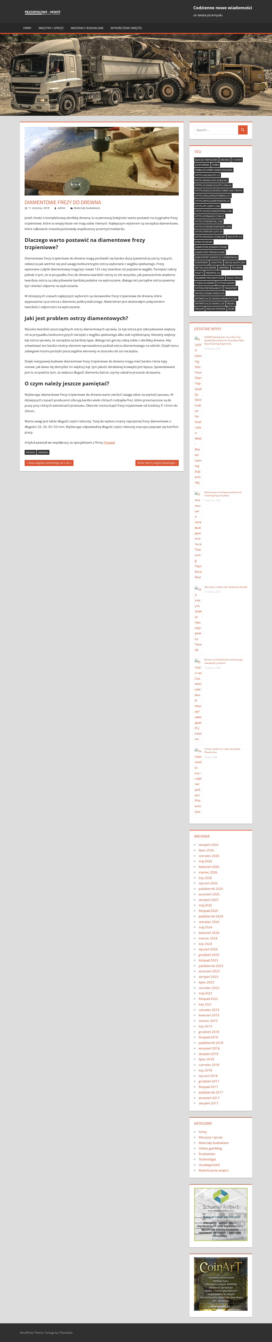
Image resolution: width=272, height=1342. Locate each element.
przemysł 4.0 (213, 272)
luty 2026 (205, 878)
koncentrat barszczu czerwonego (216, 257)
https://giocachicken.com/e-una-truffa (218, 190)
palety (199, 272)
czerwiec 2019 (209, 1010)
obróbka (43, 452)
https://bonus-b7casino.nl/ (211, 180)
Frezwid (109, 442)
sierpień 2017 (208, 1103)
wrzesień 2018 (209, 1048)
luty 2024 (205, 944)
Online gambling (210, 1148)
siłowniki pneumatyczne (209, 277)
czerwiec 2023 (209, 988)
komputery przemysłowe (210, 252)
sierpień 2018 (208, 1054)
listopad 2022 (208, 999)
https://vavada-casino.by (210, 236)
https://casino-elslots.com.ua (213, 185)
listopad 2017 (208, 1087)
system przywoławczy (208, 288)
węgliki (199, 308)
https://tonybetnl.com (209, 221)
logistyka (216, 262)
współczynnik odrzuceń (209, 293)
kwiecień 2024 (209, 933)
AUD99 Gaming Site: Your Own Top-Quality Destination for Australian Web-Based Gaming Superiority (224, 340)
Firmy (27, 28)
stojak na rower (205, 283)
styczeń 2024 (208, 949)
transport (230, 288)
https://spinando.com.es (209, 216)
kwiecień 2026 (209, 867)
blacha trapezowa (206, 159)
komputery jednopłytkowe (211, 247)
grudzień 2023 (209, 955)
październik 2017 (211, 1092)
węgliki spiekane (216, 308)
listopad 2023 (208, 960)
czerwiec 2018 (209, 1065)
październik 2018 (211, 1043)
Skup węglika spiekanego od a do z (49, 463)
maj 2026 (205, 861)
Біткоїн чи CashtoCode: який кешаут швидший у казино (223, 661)
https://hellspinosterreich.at (213, 195)
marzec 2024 (208, 938)
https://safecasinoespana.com (213, 211)
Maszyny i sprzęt (51, 28)
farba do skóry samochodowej (213, 170)
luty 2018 (205, 1070)
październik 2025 (211, 889)
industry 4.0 (235, 236)
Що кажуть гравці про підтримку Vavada (225, 586)
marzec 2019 (208, 1021)
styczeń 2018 (208, 1076)
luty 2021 (205, 1004)
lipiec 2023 (206, 982)
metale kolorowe (205, 267)
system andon (225, 283)
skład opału (234, 277)
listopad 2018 (208, 1037)
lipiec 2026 (206, 850)
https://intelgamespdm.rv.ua (212, 200)
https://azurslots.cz (207, 175)
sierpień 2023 (208, 977)
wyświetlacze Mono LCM (209, 303)
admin (62, 208)
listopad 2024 (208, 911)
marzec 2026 (208, 872)
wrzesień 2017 (209, 1098)
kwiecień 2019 (209, 1015)
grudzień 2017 (209, 1081)
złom (231, 308)
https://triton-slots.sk (208, 231)
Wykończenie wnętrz (126, 28)
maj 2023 (205, 993)
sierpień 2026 (208, 845)
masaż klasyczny (235, 262)
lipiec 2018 (206, 1059)
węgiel (231, 303)
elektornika (202, 164)
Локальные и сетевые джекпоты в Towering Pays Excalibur (222, 494)
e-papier (237, 159)
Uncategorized (209, 1165)
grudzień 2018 (209, 1032)
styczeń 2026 (208, 883)
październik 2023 (211, 966)
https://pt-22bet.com (207, 206)
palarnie (237, 267)
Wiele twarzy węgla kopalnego (156, 463)
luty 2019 (205, 1026)
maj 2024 (205, 927)
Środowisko (207, 1154)
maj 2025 (205, 905)
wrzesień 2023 (209, 971)
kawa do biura (203, 242)
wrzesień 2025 (209, 894)
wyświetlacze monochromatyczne (216, 298)
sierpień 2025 (208, 900)
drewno (30, 452)
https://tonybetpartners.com (213, 226)
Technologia (207, 1159)
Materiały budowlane (87, 28)
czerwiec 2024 (209, 922)
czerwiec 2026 (209, 856)
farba (215, 164)
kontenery (201, 262)
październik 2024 (211, 916)
